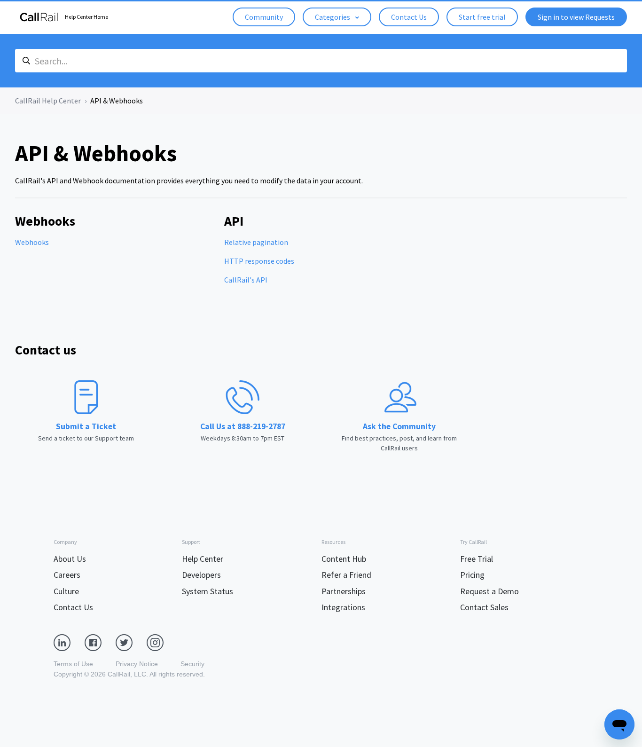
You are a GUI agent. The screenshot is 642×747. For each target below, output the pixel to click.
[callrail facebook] (100, 641)
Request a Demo (489, 591)
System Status (207, 591)
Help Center (202, 558)
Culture (66, 591)
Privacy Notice (137, 664)
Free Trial (476, 558)
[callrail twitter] (131, 641)
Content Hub (343, 558)
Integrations (343, 607)
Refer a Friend (346, 574)
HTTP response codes (259, 261)
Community (264, 17)
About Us (70, 558)
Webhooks (45, 220)
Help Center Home (86, 16)
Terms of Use (73, 664)
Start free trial (482, 17)
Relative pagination (256, 242)
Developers (201, 574)
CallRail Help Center (48, 100)
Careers (67, 574)
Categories (333, 17)
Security (192, 664)
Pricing (472, 574)
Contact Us (409, 17)
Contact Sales (484, 607)
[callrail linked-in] (69, 641)
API (233, 220)
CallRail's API (245, 279)
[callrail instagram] (162, 641)
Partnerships (343, 591)
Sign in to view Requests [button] (576, 17)
